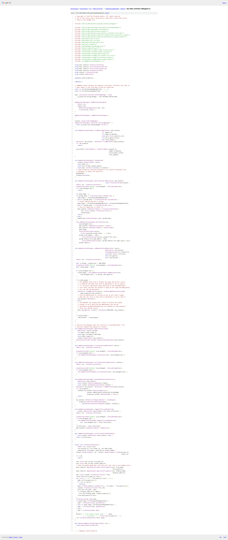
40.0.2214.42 (97, 9)
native (122, 9)
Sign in (224, 3)
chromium (74, 9)
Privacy (16, 537)
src (90, 9)
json (224, 537)
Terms (20, 537)
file (106, 13)
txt (220, 537)
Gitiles (10, 537)
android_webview (112, 9)
